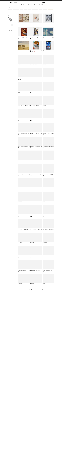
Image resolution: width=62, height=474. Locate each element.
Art (28, 4)
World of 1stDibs (41, 4)
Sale (44, 4)
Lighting (26, 4)
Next (42, 289)
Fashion (37, 4)
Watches (34, 4)
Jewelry (31, 4)
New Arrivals (18, 4)
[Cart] (53, 2)
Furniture (22, 4)
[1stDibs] (10, 2)
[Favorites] (52, 2)
